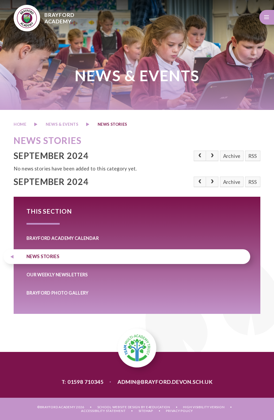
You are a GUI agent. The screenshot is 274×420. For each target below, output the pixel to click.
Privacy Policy (179, 411)
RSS (252, 156)
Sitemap (146, 411)
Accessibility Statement (103, 411)
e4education (158, 407)
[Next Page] (212, 156)
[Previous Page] (200, 156)
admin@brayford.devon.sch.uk (164, 381)
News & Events (62, 124)
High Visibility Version (203, 407)
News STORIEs (112, 124)
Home (20, 124)
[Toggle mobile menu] (266, 17)
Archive (232, 156)
